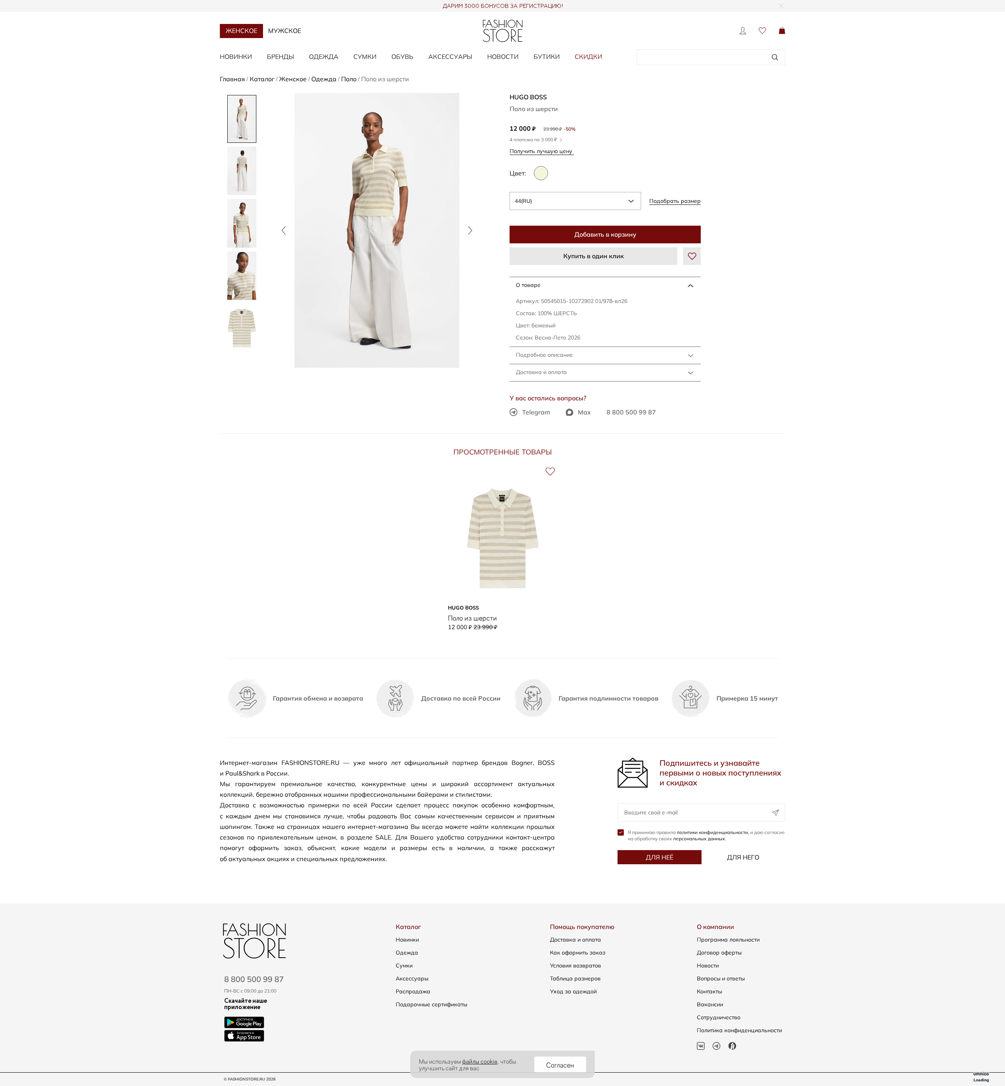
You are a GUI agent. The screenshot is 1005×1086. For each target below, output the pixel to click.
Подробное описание (544, 354)
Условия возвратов (575, 965)
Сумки (364, 56)
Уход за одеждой (573, 991)
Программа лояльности (728, 939)
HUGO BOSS (528, 97)
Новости (503, 56)
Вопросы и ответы (721, 978)
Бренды (280, 56)
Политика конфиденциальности (739, 1030)
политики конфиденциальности (712, 832)
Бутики (547, 56)
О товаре (528, 284)
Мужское (284, 31)
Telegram (536, 412)
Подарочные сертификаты (431, 1004)
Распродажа (413, 991)
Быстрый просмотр (502, 589)
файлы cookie (479, 1061)
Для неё (659, 857)
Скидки (588, 56)
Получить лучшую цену (542, 151)
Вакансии (710, 1004)
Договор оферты (719, 952)
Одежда (323, 56)
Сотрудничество (718, 1017)
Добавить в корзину (605, 234)
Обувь (402, 56)
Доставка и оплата (541, 372)
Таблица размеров (575, 978)
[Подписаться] (775, 812)
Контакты (709, 991)
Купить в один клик (593, 256)
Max (584, 412)
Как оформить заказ (577, 952)
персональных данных (699, 838)
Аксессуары (450, 56)
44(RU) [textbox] (523, 200)
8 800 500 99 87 (631, 412)
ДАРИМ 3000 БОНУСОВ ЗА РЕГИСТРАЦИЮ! (502, 6)
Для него (743, 857)
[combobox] (575, 201)
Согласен (560, 1064)
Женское (241, 31)
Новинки (236, 56)
